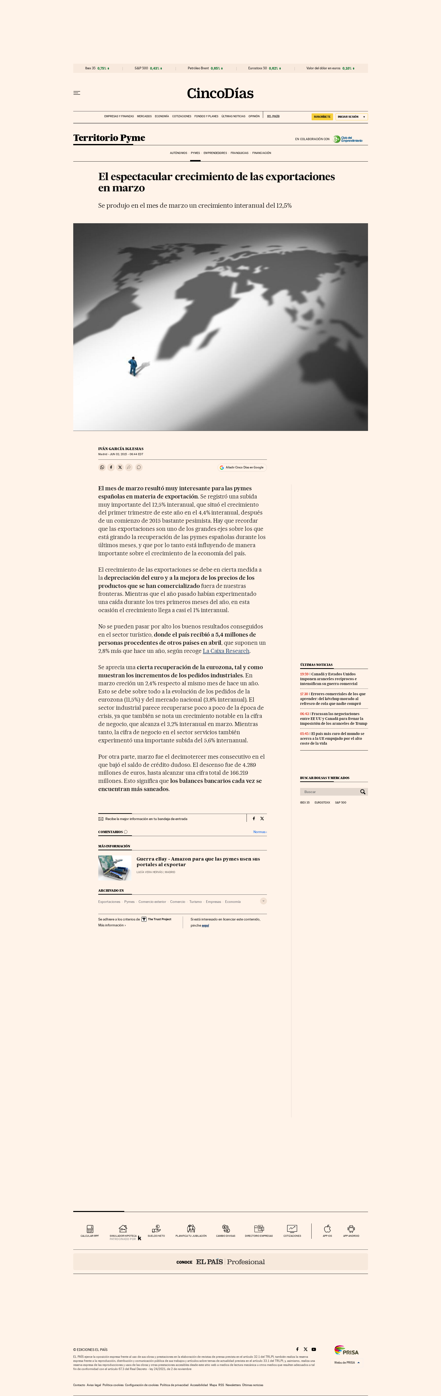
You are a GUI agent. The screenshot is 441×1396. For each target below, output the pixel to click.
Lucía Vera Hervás (150, 872)
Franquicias (239, 153)
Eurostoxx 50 (257, 68)
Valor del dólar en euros (323, 68)
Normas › (260, 832)
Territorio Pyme (109, 138)
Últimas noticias (233, 116)
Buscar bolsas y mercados (324, 778)
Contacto (79, 1385)
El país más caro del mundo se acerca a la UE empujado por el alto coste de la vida (332, 738)
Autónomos (178, 153)
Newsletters (233, 1385)
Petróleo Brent (198, 68)
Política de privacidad (174, 1385)
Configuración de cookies (141, 1385)
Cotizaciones (181, 116)
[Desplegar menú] (76, 93)
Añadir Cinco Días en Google (244, 467)
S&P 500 (141, 68)
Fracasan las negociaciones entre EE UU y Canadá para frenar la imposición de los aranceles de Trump (333, 719)
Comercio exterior (152, 902)
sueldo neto (156, 1235)
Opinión (254, 116)
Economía (162, 116)
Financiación (261, 153)
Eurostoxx (322, 802)
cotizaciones (292, 1235)
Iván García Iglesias (120, 448)
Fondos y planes (206, 116)
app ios (327, 1235)
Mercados (144, 116)
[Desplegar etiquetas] (263, 901)
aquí (205, 925)
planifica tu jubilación (191, 1235)
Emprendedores (215, 153)
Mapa (213, 1385)
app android (351, 1235)
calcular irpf (90, 1235)
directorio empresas (259, 1235)
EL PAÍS (271, 114)
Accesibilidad (199, 1385)
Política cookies (113, 1385)
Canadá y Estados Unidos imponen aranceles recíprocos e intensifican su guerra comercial (329, 679)
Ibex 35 (90, 68)
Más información (111, 925)
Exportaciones (109, 902)
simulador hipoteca (123, 1235)
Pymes (195, 153)
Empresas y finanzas (119, 116)
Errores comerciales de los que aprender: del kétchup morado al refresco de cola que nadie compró (333, 699)
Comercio (177, 902)
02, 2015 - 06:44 (126, 454)
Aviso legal (94, 1385)
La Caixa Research (226, 650)
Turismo (195, 902)
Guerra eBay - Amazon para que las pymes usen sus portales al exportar (198, 862)
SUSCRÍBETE (322, 116)
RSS (221, 1385)
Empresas (213, 902)
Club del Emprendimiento (349, 139)
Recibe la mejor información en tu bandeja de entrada (146, 819)
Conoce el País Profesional (220, 1261)
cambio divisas (225, 1235)
